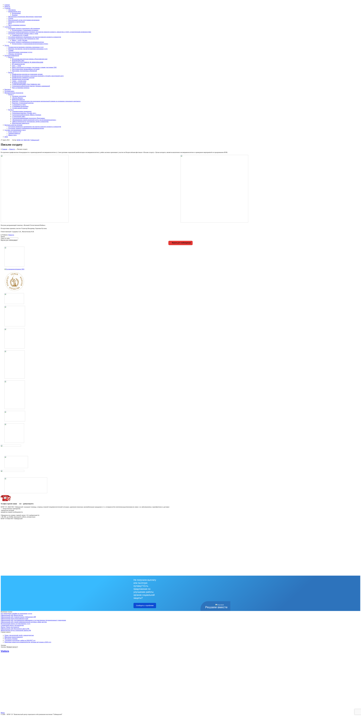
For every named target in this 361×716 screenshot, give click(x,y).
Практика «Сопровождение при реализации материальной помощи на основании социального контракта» (46, 101)
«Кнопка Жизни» (17, 98)
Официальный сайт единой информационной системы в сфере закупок (24, 622)
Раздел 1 (11, 57)
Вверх (3, 712)
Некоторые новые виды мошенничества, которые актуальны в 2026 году (28, 642)
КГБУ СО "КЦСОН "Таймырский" (28, 140)
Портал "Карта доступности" (10, 627)
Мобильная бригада (18, 99)
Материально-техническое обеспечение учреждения (25, 16)
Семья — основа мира (19, 81)
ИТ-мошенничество (18, 64)
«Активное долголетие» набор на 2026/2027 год (20, 640)
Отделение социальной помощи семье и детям (23, 33)
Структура (8, 27)
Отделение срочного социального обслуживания (24, 28)
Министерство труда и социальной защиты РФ (16, 630)
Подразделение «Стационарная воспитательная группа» (30, 43)
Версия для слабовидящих (181, 243)
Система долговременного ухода (15, 130)
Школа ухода (12, 135)
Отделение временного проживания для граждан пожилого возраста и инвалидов (34, 37)
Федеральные (16, 13)
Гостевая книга (9, 91)
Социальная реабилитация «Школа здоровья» (26, 115)
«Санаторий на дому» (19, 104)
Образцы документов (15, 54)
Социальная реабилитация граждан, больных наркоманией (31, 86)
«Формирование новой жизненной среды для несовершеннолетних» (34, 120)
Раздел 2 (11, 72)
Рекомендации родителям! (20, 79)
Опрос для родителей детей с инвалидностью (19, 635)
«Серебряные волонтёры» (20, 106)
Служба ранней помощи (20, 108)
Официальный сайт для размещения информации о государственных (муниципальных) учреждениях (33, 620)
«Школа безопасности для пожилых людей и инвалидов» (30, 121)
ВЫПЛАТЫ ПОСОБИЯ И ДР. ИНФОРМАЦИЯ (27, 62)
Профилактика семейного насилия (23, 77)
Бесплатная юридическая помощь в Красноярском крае (29, 59)
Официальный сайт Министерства (12, 615)
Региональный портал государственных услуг (15, 623)
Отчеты (10, 18)
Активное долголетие (19, 96)
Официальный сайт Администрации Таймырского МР (18, 617)
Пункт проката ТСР (14, 131)
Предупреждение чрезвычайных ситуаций (25, 69)
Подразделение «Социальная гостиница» (25, 30)
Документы (12, 10)
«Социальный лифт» (18, 116)
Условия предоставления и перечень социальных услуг (26, 47)
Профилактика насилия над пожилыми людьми (27, 74)
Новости (7, 6)
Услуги (7, 45)
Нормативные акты (14, 11)
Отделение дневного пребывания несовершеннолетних (26, 42)
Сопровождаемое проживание (21, 111)
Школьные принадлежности (14, 637)
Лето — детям (16, 65)
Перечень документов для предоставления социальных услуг (28, 49)
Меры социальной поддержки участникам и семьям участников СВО (34, 67)
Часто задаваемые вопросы (17, 25)
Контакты (8, 89)
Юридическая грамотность (20, 123)
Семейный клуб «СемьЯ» (20, 35)
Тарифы (10, 50)
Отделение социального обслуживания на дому (23, 38)
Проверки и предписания (16, 21)
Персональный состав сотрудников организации (23, 20)
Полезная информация (12, 55)
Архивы (3, 647)
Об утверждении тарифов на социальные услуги (16, 613)
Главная (7, 5)
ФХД (10, 23)
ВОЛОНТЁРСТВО (18, 60)
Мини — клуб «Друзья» (19, 40)
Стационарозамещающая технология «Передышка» (28, 118)
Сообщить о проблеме (145, 605)
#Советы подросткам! (19, 82)
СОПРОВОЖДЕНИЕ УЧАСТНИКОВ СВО (26, 84)
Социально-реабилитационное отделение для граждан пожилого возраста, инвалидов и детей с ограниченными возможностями (49, 32)
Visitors (5, 651)
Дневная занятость (14, 133)
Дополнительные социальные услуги (20, 52)
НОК (6, 137)
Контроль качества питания (13, 125)
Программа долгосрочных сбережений (24, 71)
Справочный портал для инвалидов (12, 625)
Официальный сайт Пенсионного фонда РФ (15, 628)
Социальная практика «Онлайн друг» (24, 113)
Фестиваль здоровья (11, 638)
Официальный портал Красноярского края (14, 618)
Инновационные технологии (14, 93)
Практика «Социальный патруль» (23, 103)
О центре (7, 8)
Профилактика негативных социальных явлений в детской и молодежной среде (38, 76)
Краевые (15, 15)
